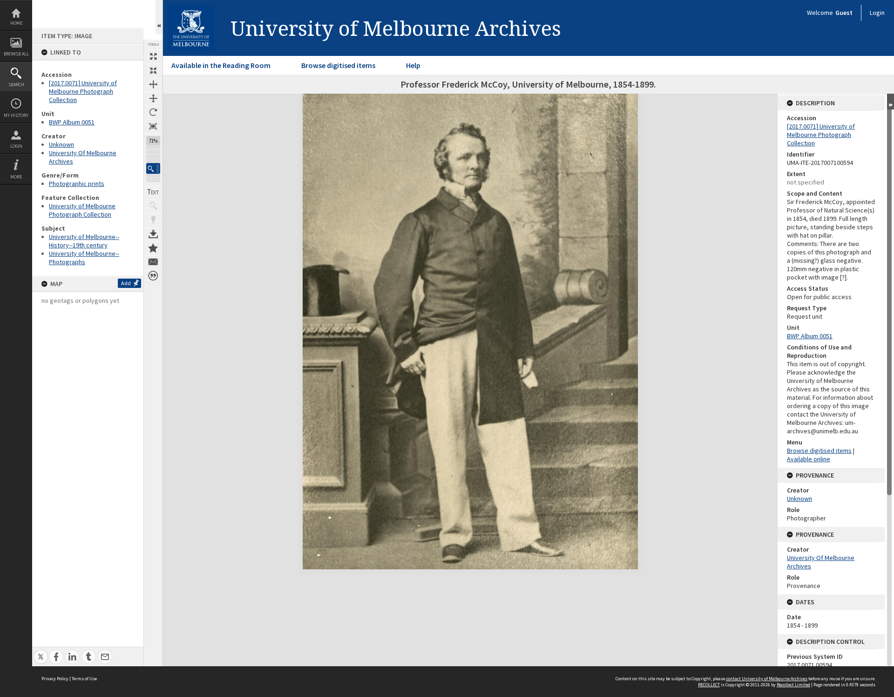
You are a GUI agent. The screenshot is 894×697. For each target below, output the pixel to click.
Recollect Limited (793, 685)
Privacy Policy (54, 679)
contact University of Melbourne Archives (766, 679)
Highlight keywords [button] (153, 220)
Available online (808, 459)
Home (16, 23)
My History (16, 115)
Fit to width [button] (153, 84)
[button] (153, 168)
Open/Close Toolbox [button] (159, 17)
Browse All (16, 54)
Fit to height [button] (153, 98)
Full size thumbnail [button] (153, 56)
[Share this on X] (41, 652)
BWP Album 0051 (72, 122)
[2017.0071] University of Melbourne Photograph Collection (83, 91)
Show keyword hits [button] (153, 206)
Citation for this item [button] (153, 276)
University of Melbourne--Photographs (84, 257)
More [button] (16, 177)
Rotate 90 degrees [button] (153, 112)
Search (16, 85)
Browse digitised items (338, 65)
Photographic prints (76, 183)
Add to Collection (153, 248)
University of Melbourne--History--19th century (84, 240)
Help (413, 65)
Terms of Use (84, 679)
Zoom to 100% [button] (153, 126)
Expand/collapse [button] (890, 101)
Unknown (61, 144)
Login (16, 146)
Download (153, 234)
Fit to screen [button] (153, 70)
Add (126, 283)
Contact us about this (153, 262)
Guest (844, 12)
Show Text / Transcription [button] (153, 192)
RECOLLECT (709, 685)
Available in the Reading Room (221, 65)
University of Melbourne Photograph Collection (82, 210)
